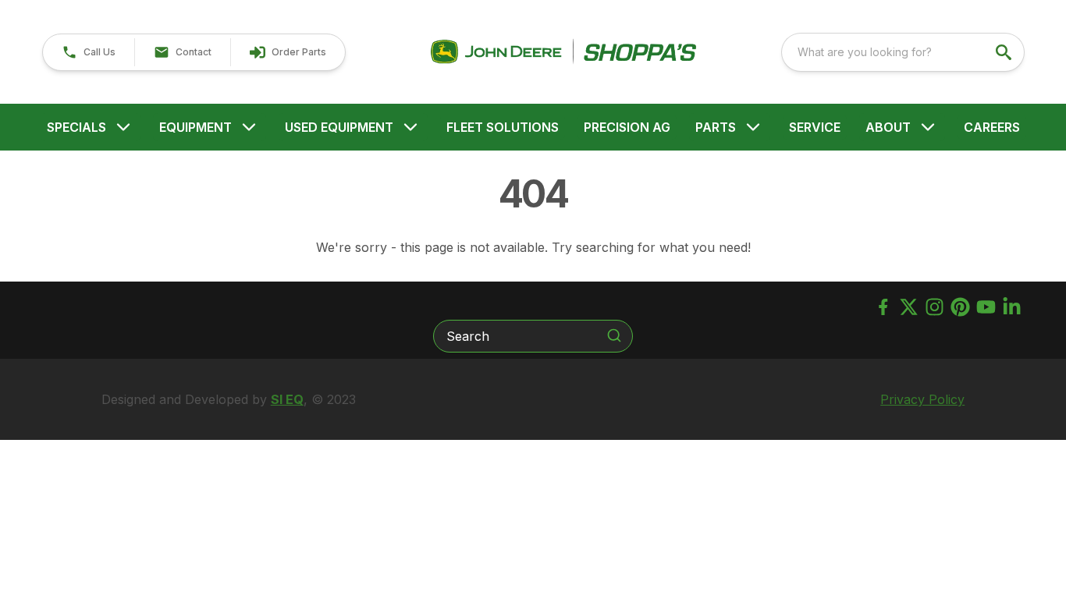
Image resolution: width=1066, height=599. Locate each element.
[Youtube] (986, 307)
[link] (287, 52)
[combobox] (903, 52)
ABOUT (888, 127)
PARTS (715, 127)
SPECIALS (76, 127)
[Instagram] (934, 307)
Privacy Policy (922, 399)
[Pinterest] (960, 307)
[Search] (614, 335)
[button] (88, 52)
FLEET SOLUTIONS (502, 127)
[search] (1005, 52)
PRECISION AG (627, 127)
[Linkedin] (1012, 307)
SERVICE (814, 127)
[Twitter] (909, 307)
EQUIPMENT (195, 127)
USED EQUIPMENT (339, 127)
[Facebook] (883, 307)
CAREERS (992, 127)
